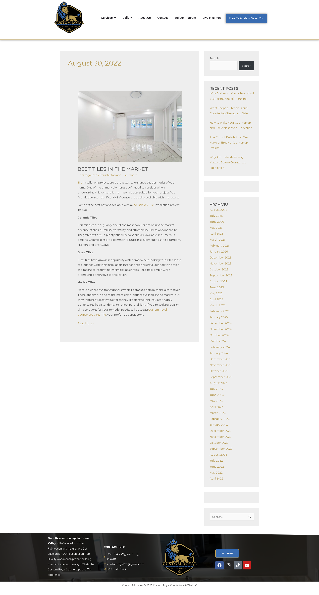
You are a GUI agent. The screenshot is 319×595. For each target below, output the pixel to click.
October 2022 (219, 442)
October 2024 (219, 335)
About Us (145, 17)
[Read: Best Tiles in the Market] (130, 126)
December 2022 (220, 430)
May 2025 (216, 293)
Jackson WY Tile (143, 205)
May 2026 (216, 227)
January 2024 (219, 353)
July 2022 (216, 460)
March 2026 (217, 239)
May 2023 (216, 401)
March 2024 (218, 341)
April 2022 (216, 478)
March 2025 (217, 305)
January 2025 (219, 317)
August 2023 (218, 383)
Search (214, 58)
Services (107, 17)
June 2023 (217, 395)
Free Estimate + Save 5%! (246, 18)
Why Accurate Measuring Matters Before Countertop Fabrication (228, 162)
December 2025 (220, 257)
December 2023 (220, 359)
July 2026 (216, 215)
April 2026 (216, 233)
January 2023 (219, 424)
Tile (80, 182)
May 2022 (216, 472)
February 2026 (219, 245)
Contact (162, 17)
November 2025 (220, 263)
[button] (108, 18)
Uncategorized (88, 175)
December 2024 (220, 323)
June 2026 (217, 221)
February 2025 (219, 311)
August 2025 (218, 281)
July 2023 (216, 389)
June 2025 (217, 287)
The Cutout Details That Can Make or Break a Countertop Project (229, 142)
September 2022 (221, 448)
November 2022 (220, 436)
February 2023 (220, 418)
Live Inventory (212, 17)
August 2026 (218, 209)
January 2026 (219, 251)
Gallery (127, 17)
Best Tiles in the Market (113, 169)
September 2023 (221, 377)
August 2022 (218, 454)
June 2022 (217, 466)
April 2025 (216, 299)
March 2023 (218, 412)
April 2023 (216, 407)
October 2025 (219, 269)
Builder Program (185, 17)
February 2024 (220, 347)
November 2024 (220, 329)
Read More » (86, 323)
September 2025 (221, 275)
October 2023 (219, 371)
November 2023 (220, 365)
